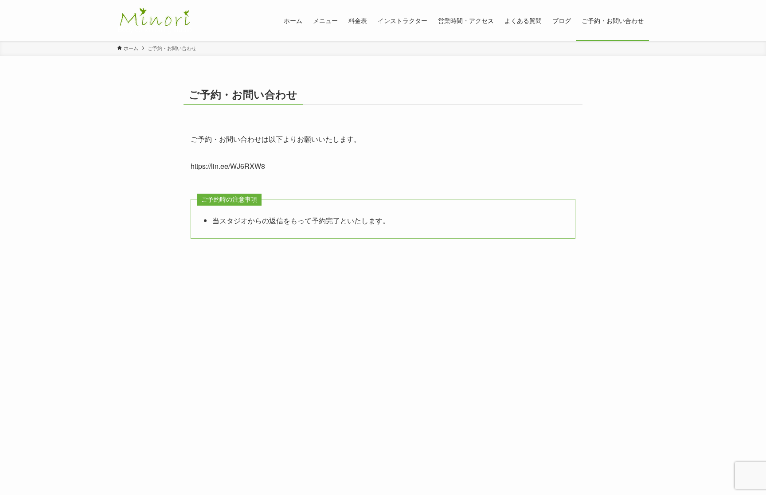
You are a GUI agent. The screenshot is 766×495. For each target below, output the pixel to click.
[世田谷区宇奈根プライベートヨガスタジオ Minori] (154, 20)
